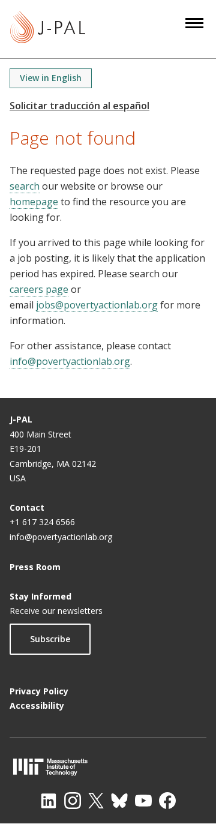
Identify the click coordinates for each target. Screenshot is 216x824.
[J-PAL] (48, 29)
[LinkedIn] (48, 800)
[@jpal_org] (72, 800)
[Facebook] (167, 800)
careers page (39, 289)
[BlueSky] (119, 800)
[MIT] (108, 766)
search (25, 186)
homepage (34, 201)
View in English (51, 77)
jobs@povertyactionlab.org (97, 304)
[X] (96, 800)
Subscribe (50, 639)
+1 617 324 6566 (42, 522)
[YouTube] (143, 800)
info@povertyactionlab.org (70, 361)
